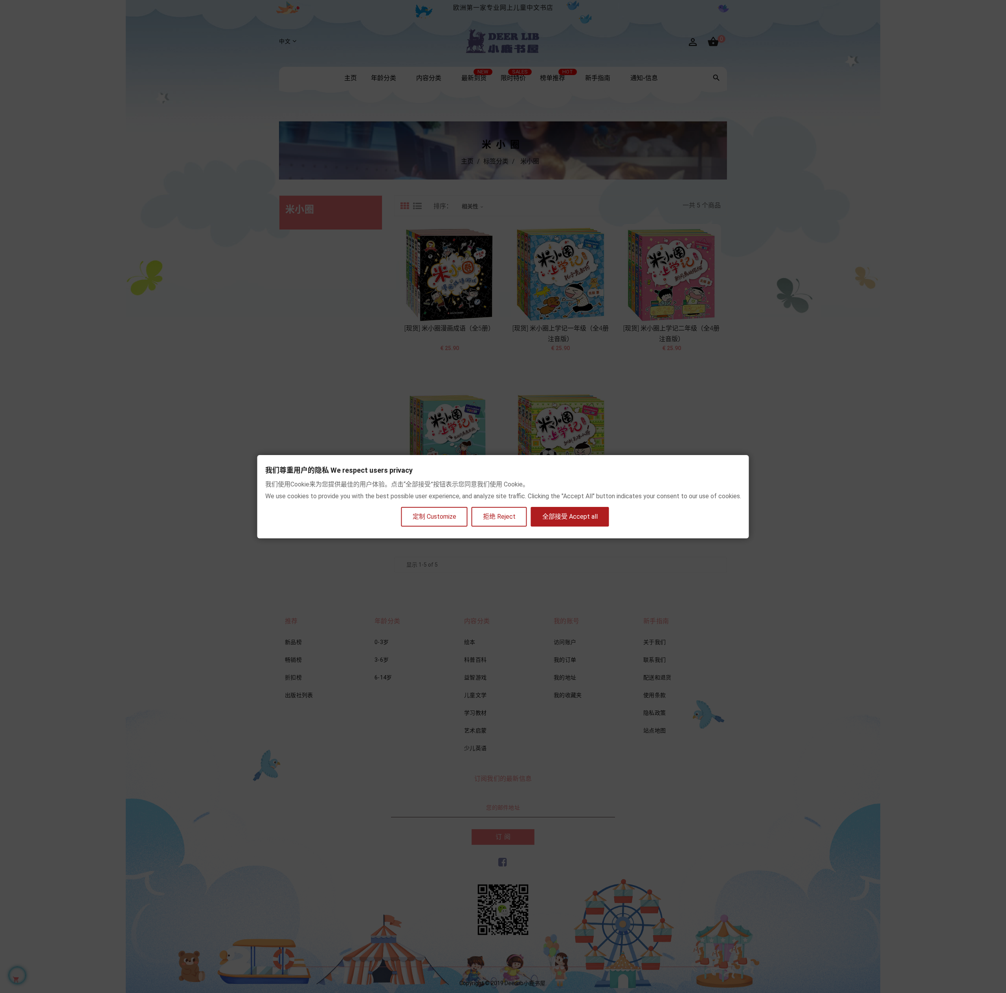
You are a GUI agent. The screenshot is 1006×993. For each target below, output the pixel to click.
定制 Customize (434, 516)
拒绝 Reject (499, 516)
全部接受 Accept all (570, 516)
